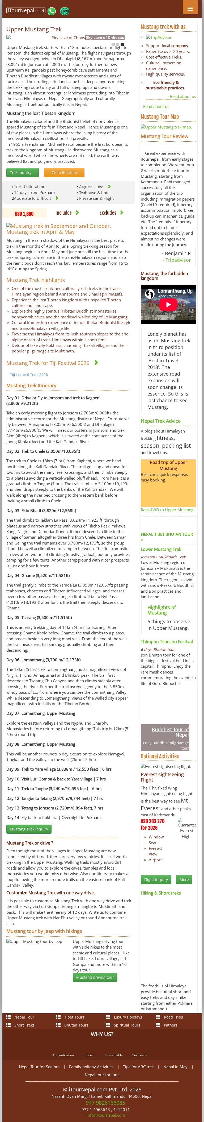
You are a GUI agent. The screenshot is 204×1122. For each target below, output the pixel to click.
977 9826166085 (104, 1102)
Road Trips (173, 1017)
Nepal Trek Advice (161, 421)
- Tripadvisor (177, 260)
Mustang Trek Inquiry (29, 829)
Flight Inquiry (156, 879)
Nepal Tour (23, 1017)
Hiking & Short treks (161, 893)
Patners (170, 1025)
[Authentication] (63, 1047)
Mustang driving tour (95, 977)
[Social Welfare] (91, 1047)
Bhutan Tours (75, 1025)
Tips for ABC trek (138, 1066)
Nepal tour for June (102, 1074)
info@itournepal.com (106, 1115)
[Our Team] (141, 1047)
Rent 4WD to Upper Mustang (167, 509)
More (184, 879)
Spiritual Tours (126, 1025)
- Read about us (182, 96)
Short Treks (24, 1025)
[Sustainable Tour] (116, 1047)
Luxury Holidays (127, 1017)
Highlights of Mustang (161, 610)
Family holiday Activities (91, 1066)
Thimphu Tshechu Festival (167, 642)
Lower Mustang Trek (161, 549)
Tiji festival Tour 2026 (29, 374)
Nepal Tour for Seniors (39, 1066)
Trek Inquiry (21, 172)
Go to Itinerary (64, 172)
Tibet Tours (73, 1017)
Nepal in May (175, 1066)
